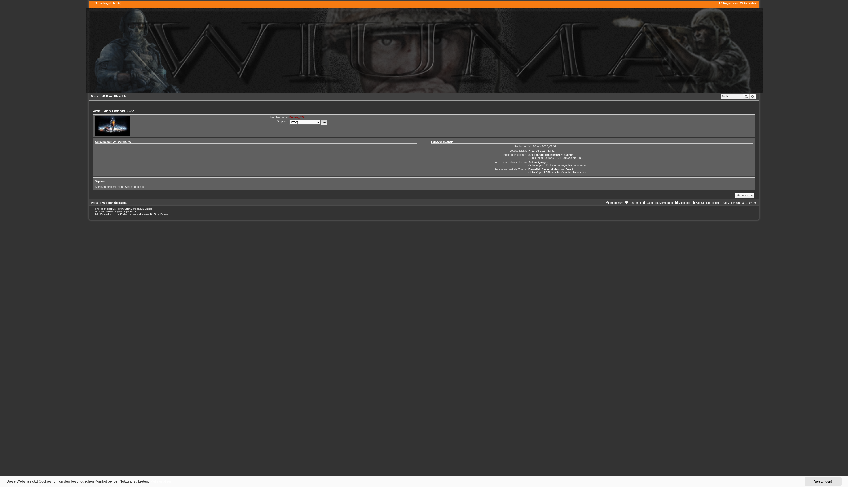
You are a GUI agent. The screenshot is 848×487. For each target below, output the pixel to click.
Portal (94, 96)
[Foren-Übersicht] (424, 47)
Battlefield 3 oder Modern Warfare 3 (550, 169)
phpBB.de (131, 211)
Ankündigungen (538, 162)
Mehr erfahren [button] (161, 481)
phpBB (110, 208)
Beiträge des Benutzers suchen (553, 154)
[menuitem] (116, 3)
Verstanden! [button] (823, 481)
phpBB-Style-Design (157, 214)
